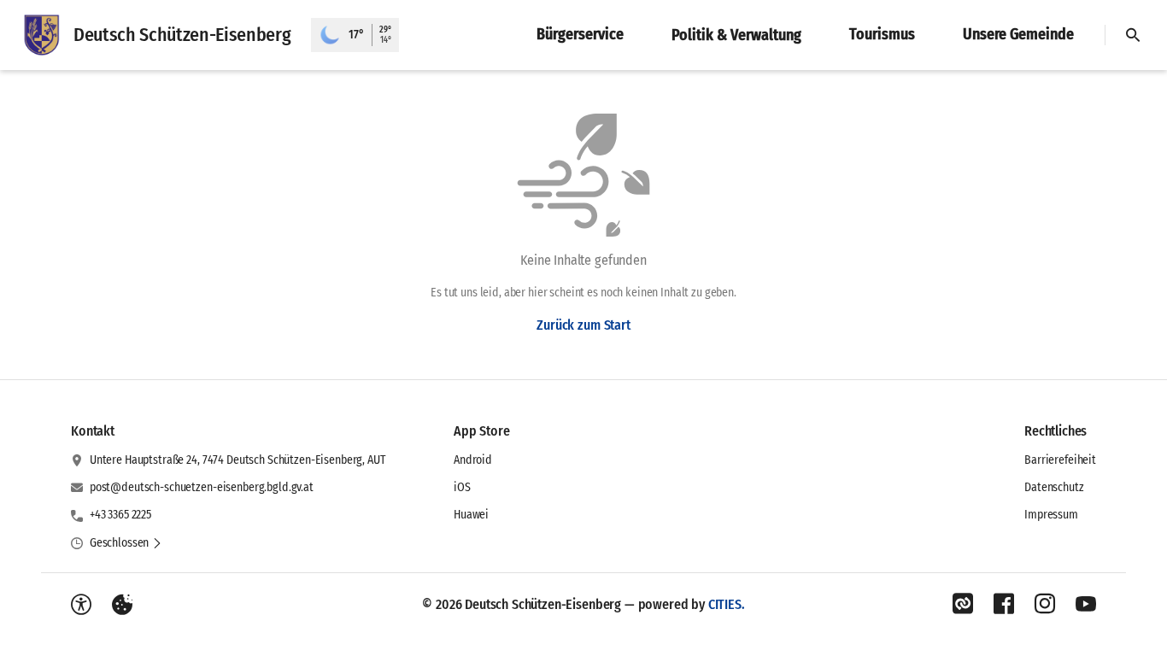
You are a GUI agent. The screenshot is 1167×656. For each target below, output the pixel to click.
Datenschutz (1053, 487)
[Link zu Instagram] (1045, 604)
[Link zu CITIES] (963, 604)
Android (473, 460)
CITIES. (726, 604)
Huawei (471, 514)
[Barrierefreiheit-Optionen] (81, 604)
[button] (126, 543)
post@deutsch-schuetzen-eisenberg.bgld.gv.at (202, 487)
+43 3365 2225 (120, 514)
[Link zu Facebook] (1004, 604)
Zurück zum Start (583, 325)
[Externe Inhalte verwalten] (122, 604)
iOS (462, 487)
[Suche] (1132, 35)
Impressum (1051, 514)
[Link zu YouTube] (1086, 604)
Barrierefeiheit (1060, 460)
